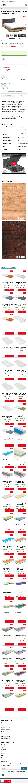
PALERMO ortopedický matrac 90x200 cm (20, 460)
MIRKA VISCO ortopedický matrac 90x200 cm (20, 503)
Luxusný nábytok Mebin (6, 40)
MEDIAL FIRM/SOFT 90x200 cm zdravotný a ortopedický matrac (7, 591)
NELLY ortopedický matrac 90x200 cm (7, 283)
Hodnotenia (21, 95)
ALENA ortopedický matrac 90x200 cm (20, 283)
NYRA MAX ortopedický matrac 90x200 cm (8, 460)
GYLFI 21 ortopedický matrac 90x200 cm (7, 569)
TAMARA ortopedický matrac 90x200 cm (20, 681)
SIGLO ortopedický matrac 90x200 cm (7, 394)
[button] (2, 24)
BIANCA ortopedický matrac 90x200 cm (8, 482)
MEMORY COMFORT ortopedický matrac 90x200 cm (7, 349)
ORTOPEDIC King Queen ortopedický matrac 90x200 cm (20, 614)
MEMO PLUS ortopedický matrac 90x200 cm (20, 636)
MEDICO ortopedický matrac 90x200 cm (20, 702)
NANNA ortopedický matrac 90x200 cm (20, 305)
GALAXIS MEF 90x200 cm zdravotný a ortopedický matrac (7, 614)
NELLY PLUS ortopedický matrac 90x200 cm (7, 326)
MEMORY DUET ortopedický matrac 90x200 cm (20, 348)
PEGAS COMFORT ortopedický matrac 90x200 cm (7, 637)
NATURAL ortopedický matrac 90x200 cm (7, 371)
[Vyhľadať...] (23, 5)
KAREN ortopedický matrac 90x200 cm (20, 525)
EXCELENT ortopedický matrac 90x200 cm (7, 659)
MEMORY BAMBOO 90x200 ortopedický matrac (20, 326)
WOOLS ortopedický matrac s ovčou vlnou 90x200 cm (20, 394)
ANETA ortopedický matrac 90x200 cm (7, 681)
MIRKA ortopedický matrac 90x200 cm (7, 503)
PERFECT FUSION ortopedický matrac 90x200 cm (20, 371)
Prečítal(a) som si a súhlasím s (14, 771)
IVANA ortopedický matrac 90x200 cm (20, 416)
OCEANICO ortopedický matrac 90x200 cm (7, 547)
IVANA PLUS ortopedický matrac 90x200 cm (7, 438)
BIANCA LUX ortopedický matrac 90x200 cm (20, 482)
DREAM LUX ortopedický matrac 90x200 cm (20, 659)
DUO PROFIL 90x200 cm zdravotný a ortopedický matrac (20, 591)
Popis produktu (8, 95)
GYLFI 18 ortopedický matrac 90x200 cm (20, 547)
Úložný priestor (4, 74)
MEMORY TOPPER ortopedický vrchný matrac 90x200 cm (7, 416)
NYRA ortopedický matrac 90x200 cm (20, 438)
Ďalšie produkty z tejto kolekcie (8, 267)
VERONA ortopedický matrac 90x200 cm (7, 702)
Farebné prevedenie (5, 83)
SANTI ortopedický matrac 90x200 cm (7, 525)
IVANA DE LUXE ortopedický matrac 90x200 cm (7, 305)
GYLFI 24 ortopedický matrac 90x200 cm (20, 569)
